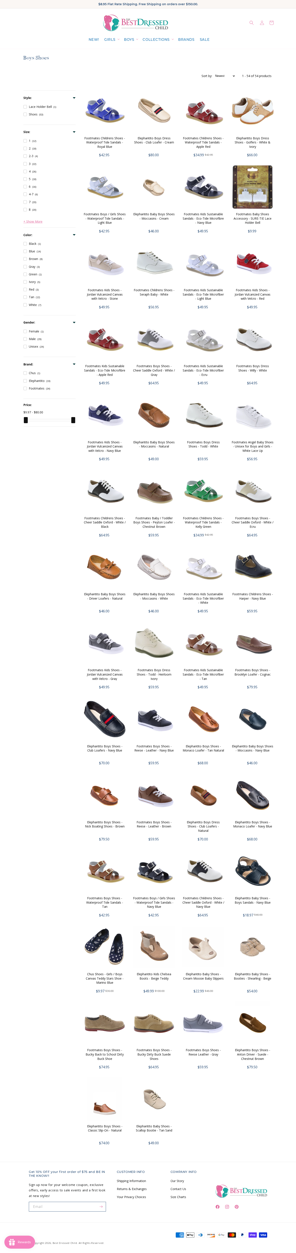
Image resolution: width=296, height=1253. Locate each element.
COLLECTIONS (156, 40)
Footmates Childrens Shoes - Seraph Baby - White (154, 292)
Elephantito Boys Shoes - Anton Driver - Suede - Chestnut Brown (252, 1054)
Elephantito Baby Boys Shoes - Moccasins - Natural (154, 444)
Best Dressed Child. (65, 1243)
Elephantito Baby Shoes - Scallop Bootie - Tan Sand (154, 1128)
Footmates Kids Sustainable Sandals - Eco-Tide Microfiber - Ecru (203, 370)
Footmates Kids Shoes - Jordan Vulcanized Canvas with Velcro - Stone (105, 294)
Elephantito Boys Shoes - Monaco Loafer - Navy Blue (252, 824)
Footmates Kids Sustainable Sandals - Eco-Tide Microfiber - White (203, 598)
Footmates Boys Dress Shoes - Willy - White (252, 368)
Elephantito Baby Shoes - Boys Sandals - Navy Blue (253, 900)
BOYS (129, 40)
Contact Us (178, 1189)
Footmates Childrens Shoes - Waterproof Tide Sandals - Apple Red (203, 142)
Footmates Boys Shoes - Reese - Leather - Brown (154, 824)
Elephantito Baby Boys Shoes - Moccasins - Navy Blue (252, 748)
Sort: (207, 76)
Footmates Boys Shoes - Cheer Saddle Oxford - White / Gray (154, 370)
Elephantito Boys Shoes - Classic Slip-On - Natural (104, 1128)
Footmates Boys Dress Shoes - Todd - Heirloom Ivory (154, 674)
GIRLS (109, 40)
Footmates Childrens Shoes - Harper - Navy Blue (252, 596)
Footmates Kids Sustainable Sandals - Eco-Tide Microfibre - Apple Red (104, 370)
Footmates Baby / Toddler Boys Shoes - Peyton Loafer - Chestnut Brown (154, 522)
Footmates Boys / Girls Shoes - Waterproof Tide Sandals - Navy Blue (154, 902)
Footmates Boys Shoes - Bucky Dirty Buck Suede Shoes (154, 1054)
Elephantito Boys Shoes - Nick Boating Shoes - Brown (105, 824)
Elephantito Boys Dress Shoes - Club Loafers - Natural (203, 826)
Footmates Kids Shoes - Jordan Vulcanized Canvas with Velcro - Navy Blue (105, 446)
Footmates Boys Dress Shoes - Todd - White (203, 444)
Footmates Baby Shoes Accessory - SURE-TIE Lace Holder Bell (253, 218)
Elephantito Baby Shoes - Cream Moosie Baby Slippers (203, 976)
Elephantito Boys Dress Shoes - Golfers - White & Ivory (252, 142)
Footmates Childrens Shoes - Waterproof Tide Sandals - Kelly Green (203, 522)
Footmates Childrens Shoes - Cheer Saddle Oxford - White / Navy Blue (203, 902)
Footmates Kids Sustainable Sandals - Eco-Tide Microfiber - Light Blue (203, 294)
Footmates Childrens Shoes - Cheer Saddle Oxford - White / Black (105, 522)
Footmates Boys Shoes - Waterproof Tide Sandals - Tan (104, 902)
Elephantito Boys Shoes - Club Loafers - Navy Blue (104, 748)
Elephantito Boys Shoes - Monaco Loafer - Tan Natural (203, 748)
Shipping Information (131, 1181)
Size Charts (178, 1197)
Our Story (177, 1181)
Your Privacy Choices (131, 1197)
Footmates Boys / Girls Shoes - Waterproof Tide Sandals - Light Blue (105, 218)
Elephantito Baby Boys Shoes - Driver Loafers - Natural (104, 596)
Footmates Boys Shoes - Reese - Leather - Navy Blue (154, 748)
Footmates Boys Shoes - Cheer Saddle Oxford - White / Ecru (252, 522)
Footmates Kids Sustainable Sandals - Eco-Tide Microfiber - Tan (203, 674)
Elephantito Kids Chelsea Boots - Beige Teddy (154, 976)
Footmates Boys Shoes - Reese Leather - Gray (203, 1052)
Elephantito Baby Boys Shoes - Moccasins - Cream (154, 216)
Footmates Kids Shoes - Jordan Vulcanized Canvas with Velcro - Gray (105, 674)
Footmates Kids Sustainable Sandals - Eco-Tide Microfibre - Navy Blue (203, 218)
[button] (111, 40)
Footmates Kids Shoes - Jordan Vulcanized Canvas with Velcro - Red (252, 294)
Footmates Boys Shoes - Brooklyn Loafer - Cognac (252, 672)
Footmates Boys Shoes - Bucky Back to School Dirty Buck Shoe (105, 1054)
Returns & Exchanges (132, 1189)
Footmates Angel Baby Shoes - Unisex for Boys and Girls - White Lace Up (252, 446)
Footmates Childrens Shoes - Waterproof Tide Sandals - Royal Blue (104, 142)
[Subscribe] (101, 1207)
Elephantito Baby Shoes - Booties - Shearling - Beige (252, 976)
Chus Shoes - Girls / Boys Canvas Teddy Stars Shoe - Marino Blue (105, 978)
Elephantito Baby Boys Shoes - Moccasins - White (154, 596)
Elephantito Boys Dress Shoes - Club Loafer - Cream (154, 140)
